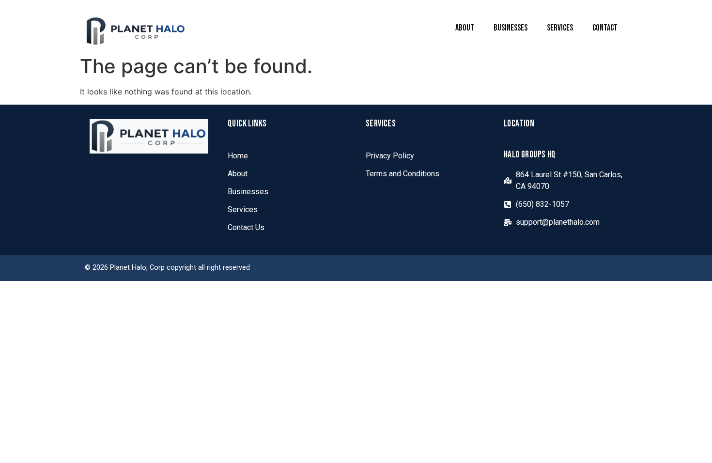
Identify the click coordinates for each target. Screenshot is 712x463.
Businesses (510, 28)
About (464, 28)
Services (560, 28)
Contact (605, 28)
